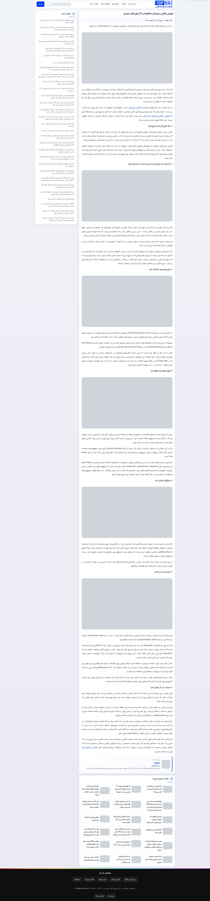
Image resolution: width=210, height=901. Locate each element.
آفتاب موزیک (89, 879)
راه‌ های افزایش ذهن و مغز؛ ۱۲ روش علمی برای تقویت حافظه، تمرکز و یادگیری (57, 35)
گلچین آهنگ (115, 879)
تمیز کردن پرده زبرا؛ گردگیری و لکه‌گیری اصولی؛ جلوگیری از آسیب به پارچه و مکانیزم (56, 151)
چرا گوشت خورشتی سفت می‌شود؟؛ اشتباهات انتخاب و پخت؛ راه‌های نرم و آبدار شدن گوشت (57, 193)
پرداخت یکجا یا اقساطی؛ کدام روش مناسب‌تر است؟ (57, 131)
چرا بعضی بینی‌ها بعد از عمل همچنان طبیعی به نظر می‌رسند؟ (57, 125)
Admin (157, 763)
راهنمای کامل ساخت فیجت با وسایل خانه (61, 199)
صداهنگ (77, 879)
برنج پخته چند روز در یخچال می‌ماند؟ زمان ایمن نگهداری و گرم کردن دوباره (58, 82)
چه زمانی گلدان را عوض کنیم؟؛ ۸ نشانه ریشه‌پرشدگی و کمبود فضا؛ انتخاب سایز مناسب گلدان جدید (57, 110)
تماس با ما (100, 896)
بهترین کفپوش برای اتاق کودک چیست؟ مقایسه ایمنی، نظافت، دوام (57, 21)
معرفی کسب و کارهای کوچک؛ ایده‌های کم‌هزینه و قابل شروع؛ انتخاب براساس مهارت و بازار (57, 172)
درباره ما (111, 896)
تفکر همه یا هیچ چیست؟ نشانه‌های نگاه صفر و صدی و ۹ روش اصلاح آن (56, 42)
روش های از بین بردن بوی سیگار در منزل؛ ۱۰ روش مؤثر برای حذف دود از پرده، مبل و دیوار (57, 103)
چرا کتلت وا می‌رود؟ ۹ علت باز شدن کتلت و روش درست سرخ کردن (56, 89)
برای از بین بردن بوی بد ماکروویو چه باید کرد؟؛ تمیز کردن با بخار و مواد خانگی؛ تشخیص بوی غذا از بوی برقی (56, 75)
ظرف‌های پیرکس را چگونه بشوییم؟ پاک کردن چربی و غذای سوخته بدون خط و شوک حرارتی (57, 96)
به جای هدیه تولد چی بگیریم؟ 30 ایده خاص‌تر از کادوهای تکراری (58, 56)
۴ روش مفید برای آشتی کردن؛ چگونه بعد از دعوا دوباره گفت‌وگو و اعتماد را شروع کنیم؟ (57, 28)
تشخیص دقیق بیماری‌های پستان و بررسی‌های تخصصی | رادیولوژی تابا (56, 165)
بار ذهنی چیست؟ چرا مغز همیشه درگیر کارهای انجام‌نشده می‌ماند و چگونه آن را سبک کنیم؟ (59, 49)
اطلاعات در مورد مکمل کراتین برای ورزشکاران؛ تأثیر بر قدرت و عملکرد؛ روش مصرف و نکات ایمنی (57, 205)
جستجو (40, 4)
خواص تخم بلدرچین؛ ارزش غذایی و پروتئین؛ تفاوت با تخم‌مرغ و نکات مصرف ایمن (57, 136)
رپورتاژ (160, 20)
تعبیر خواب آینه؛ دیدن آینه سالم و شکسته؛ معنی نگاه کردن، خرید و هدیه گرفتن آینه (57, 186)
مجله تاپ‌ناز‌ (163, 4)
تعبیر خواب (102, 879)
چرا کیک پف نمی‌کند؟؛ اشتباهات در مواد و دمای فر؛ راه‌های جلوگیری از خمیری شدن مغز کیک (58, 219)
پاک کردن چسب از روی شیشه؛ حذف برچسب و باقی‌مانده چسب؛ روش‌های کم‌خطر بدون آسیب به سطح (56, 118)
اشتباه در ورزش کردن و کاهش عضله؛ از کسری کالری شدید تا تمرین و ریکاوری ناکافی (58, 212)
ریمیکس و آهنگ (130, 879)
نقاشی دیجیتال (135, 107)
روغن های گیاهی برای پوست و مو (63, 62)
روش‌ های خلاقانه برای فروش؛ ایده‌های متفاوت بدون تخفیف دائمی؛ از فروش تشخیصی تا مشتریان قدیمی (57, 179)
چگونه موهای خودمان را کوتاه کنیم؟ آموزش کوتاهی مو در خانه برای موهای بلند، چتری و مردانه (57, 68)
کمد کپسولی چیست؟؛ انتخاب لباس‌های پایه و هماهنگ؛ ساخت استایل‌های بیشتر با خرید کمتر (57, 158)
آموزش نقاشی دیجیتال (161, 116)
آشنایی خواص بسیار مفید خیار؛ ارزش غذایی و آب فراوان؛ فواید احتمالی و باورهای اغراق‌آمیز (56, 143)
